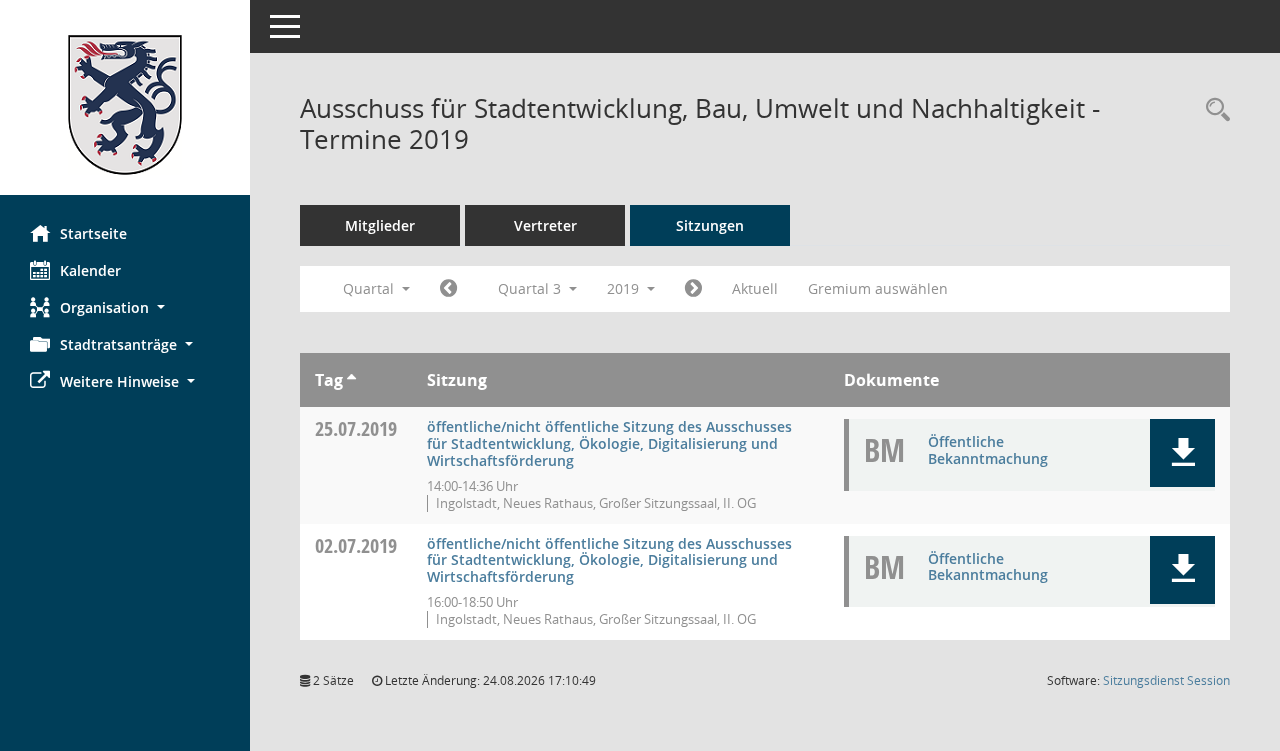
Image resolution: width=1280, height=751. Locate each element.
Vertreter (545, 225)
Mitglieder (380, 225)
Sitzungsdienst (1166, 680)
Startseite (93, 233)
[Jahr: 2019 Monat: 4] (448, 289)
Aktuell (755, 288)
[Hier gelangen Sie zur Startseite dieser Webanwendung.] (125, 105)
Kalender (90, 270)
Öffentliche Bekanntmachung (988, 450)
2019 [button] (625, 288)
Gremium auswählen (878, 288)
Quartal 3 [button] (531, 288)
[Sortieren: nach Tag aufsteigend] (351, 380)
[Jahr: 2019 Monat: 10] (693, 289)
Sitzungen (710, 225)
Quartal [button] (370, 288)
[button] (125, 307)
